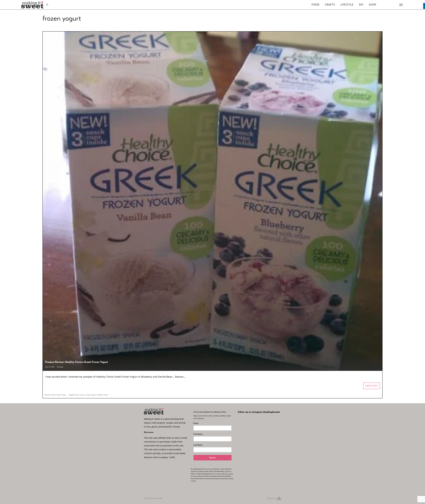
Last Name (197, 445)
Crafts (330, 4)
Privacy (176, 426)
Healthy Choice (102, 395)
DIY (361, 4)
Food (315, 4)
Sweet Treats (61, 395)
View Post (371, 385)
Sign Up (212, 458)
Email (195, 423)
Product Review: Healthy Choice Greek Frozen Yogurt (76, 362)
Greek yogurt (91, 395)
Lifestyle (347, 4)
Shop (372, 4)
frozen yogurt (80, 395)
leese (61, 367)
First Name (198, 434)
